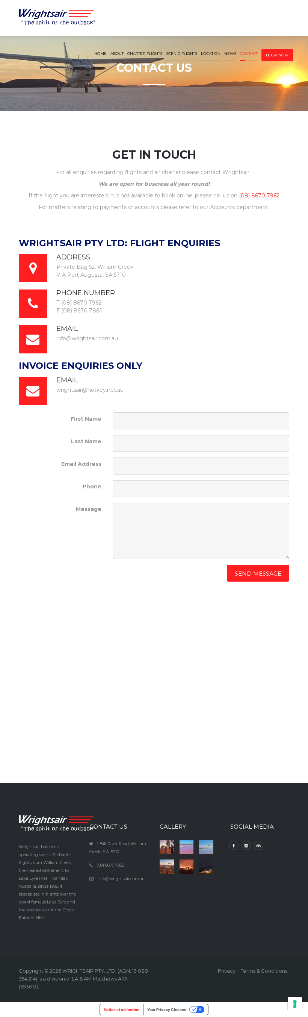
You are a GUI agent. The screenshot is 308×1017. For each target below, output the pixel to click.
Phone (92, 486)
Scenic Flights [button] (181, 53)
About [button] (117, 53)
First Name (86, 418)
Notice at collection (121, 1009)
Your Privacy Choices (166, 1009)
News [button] (230, 53)
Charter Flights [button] (144, 53)
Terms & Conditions (264, 971)
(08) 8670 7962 (259, 195)
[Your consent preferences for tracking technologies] (295, 1004)
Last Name (86, 441)
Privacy (227, 971)
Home (100, 53)
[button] (277, 49)
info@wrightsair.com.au (121, 878)
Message (88, 509)
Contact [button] (249, 53)
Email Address (81, 464)
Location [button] (210, 53)
